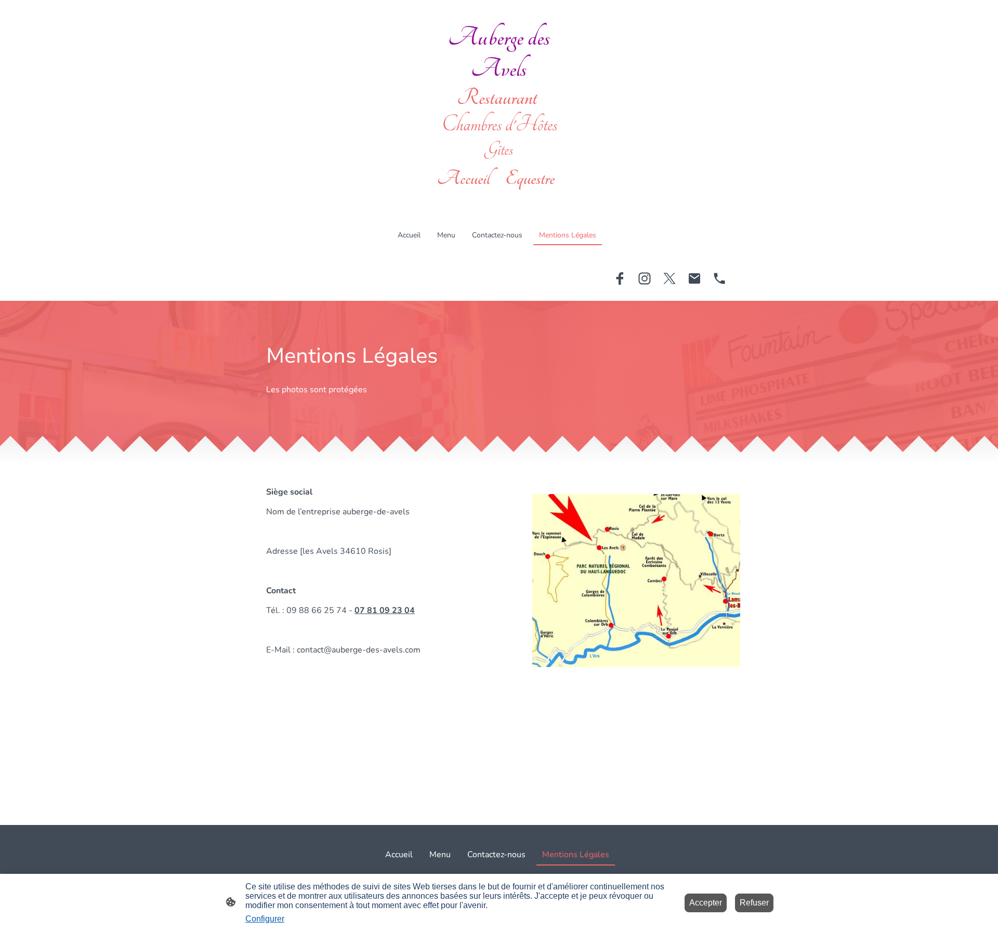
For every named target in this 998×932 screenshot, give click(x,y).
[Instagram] (644, 278)
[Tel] (719, 278)
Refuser (754, 902)
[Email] (694, 278)
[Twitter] (669, 278)
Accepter (705, 902)
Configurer (264, 918)
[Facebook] (619, 278)
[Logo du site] (499, 199)
